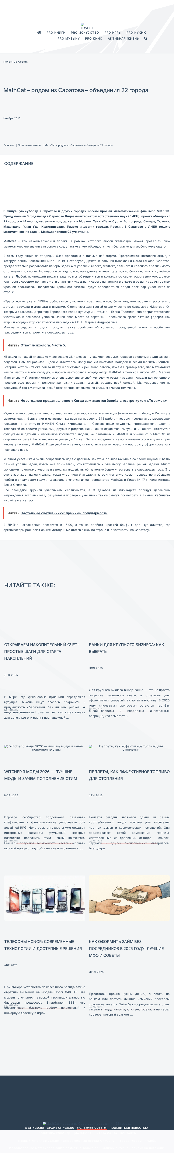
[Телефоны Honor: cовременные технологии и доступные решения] (44, 877)
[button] (145, 38)
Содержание (19, 163)
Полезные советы (15, 61)
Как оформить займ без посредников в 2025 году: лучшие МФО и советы (126, 948)
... (67, 717)
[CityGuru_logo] (87, 25)
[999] (44, 746)
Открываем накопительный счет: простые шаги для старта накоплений (41, 651)
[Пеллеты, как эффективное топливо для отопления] (129, 746)
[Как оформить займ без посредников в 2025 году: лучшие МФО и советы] (129, 877)
